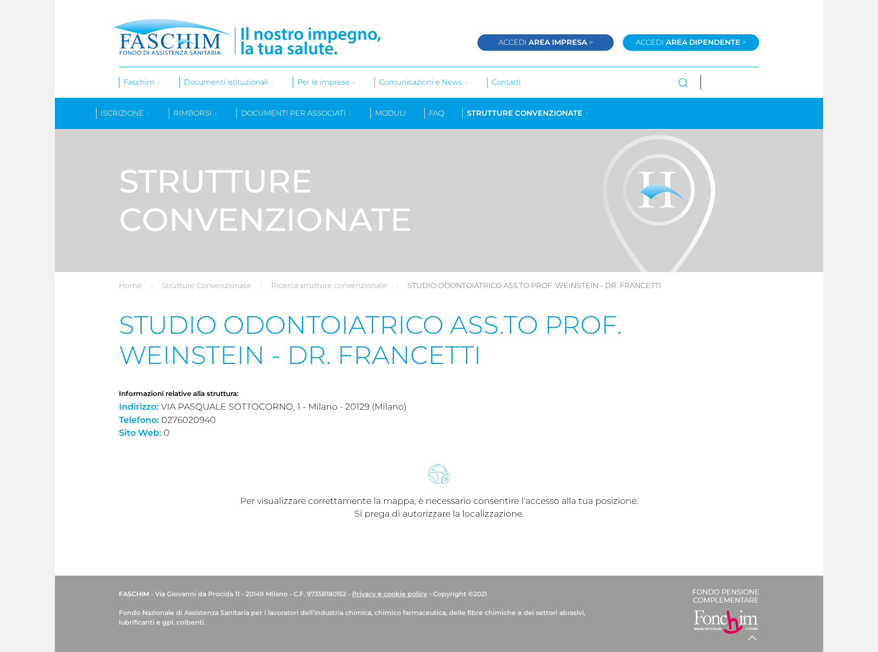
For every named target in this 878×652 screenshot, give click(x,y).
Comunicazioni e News (421, 82)
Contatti (506, 82)
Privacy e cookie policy (389, 594)
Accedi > (545, 42)
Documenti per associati (294, 113)
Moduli (390, 113)
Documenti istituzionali (227, 82)
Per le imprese (324, 82)
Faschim (139, 82)
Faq (436, 113)
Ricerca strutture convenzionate (329, 285)
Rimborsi (193, 113)
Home (130, 285)
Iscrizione (123, 113)
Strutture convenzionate (525, 113)
